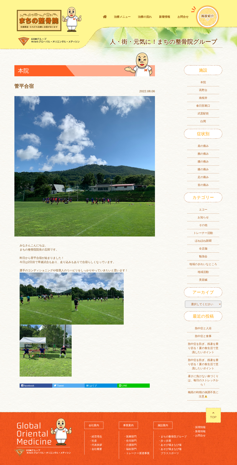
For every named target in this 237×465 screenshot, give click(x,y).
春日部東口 (203, 105)
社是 (94, 440)
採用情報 (200, 427)
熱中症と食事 (203, 336)
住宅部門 (131, 440)
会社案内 (94, 425)
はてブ (93, 385)
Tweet (60, 385)
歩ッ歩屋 (166, 440)
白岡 (203, 121)
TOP (213, 417)
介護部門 (131, 444)
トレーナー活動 (203, 232)
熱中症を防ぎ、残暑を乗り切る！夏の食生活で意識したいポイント (203, 348)
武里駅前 (203, 113)
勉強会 (203, 256)
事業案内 (128, 425)
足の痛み (203, 177)
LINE (124, 385)
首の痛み (203, 184)
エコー (203, 209)
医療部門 (131, 436)
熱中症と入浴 (203, 328)
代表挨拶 (97, 444)
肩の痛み (203, 145)
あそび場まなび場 (171, 444)
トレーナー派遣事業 (138, 453)
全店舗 (203, 248)
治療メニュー (122, 16)
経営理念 (97, 436)
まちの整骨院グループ (174, 436)
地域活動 (203, 271)
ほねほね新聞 (203, 240)
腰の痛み (203, 161)
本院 (203, 82)
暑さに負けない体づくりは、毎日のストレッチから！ (203, 380)
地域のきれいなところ (203, 264)
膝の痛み (203, 169)
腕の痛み (203, 153)
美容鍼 (203, 279)
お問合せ (183, 16)
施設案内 (163, 425)
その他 (203, 225)
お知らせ (203, 217)
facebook (28, 385)
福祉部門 (131, 448)
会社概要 (97, 448)
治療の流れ (145, 16)
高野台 (203, 90)
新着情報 (164, 16)
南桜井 (203, 97)
